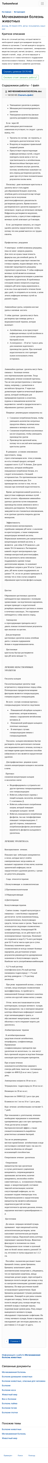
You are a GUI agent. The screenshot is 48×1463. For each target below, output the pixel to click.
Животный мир (9, 1394)
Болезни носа (9, 1390)
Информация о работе (21, 1356)
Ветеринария (19, 12)
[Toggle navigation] (42, 3)
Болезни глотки (10, 1412)
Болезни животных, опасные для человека (23, 1381)
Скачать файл (25, 95)
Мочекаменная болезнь (14, 1372)
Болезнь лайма (9, 1403)
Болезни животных (11, 1429)
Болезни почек (9, 1408)
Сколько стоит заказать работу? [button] (20, 77)
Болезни (6, 1385)
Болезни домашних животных (17, 1376)
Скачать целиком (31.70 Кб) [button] (18, 71)
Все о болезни (9, 1399)
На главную (6, 12)
